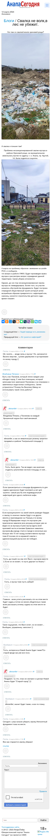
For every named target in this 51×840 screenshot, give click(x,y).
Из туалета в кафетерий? (31, 337)
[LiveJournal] (25, 321)
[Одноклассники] (6, 321)
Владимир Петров (10, 374)
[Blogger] (17, 321)
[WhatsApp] (32, 321)
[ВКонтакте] (3, 321)
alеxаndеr (12, 408)
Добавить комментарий (16, 804)
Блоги (9, 20)
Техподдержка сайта (10, 827)
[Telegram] (39, 321)
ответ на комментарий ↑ (37, 436)
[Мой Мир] (10, 321)
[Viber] (28, 321)
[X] (14, 321)
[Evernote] (21, 321)
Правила (43, 791)
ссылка (6, 745)
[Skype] (36, 321)
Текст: (6, 769)
